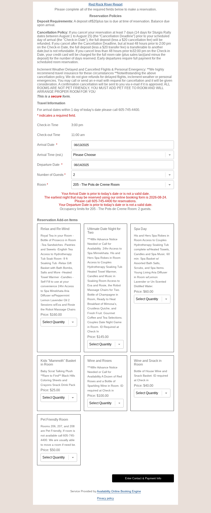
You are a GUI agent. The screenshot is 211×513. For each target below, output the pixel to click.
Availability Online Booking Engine (119, 491)
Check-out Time (48, 135)
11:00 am (78, 135)
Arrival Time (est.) (50, 155)
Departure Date (49, 164)
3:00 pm (77, 125)
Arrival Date (47, 144)
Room (42, 184)
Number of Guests (51, 174)
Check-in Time (47, 125)
